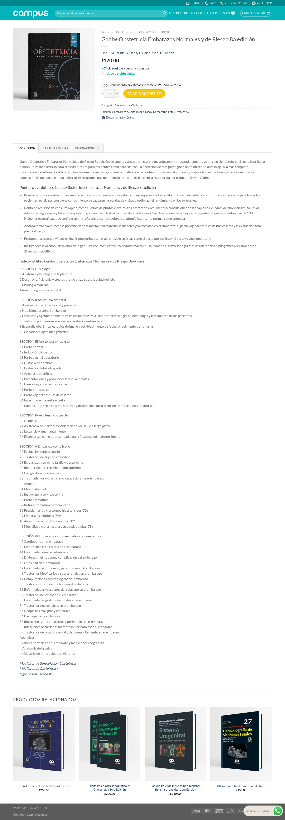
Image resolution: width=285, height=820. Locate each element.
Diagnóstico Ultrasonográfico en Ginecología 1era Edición (110, 787)
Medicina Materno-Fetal (159, 112)
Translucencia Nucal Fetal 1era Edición (44, 786)
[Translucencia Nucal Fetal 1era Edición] (44, 744)
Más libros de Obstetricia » (39, 668)
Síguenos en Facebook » (36, 674)
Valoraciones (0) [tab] (87, 148)
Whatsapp (20, 808)
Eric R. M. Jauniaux (114, 53)
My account (38, 808)
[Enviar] (164, 13)
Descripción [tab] (25, 148)
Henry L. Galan (139, 53)
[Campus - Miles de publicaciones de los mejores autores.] (30, 13)
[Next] (272, 755)
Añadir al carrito (144, 93)
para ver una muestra (126, 68)
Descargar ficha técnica (120, 117)
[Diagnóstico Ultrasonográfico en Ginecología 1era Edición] (109, 744)
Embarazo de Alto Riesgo (129, 112)
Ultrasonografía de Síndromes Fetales (241, 786)
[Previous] (13, 755)
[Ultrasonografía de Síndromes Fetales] (241, 744)
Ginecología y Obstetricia (149, 32)
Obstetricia (182, 112)
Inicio (106, 32)
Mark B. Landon (163, 53)
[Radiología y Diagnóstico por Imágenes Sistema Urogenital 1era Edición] (175, 744)
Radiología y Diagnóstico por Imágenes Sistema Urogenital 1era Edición (175, 787)
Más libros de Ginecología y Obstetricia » (49, 663)
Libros (119, 32)
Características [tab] (55, 148)
